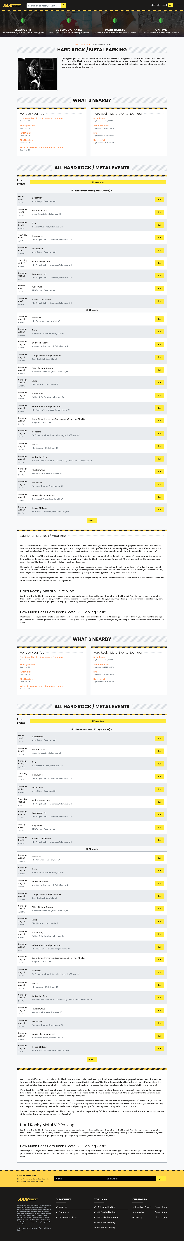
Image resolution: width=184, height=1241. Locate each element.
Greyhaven (37, 482)
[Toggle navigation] (178, 5)
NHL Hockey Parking (106, 1222)
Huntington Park (27, 125)
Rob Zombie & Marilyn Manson (46, 406)
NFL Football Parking (106, 1207)
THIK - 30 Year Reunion (42, 368)
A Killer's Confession (41, 299)
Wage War (37, 286)
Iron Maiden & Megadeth (43, 495)
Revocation (37, 248)
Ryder (34, 330)
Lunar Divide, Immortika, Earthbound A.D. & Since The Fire (59, 419)
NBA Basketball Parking (107, 1217)
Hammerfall (99, 140)
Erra (95, 133)
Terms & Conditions (68, 1217)
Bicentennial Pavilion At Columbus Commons (41, 118)
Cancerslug (37, 393)
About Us (63, 1207)
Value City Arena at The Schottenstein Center (41, 147)
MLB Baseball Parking (106, 1212)
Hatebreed (37, 317)
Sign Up (160, 1178)
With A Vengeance (41, 261)
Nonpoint (36, 431)
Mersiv (35, 444)
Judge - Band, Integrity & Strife (46, 355)
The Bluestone (27, 140)
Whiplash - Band (40, 457)
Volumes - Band (101, 125)
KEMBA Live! (25, 133)
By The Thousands (40, 342)
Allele (34, 381)
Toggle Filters (98, 182)
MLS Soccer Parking (106, 1227)
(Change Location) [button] (102, 190)
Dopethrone (99, 118)
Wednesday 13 (39, 274)
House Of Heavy (39, 508)
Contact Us (64, 1212)
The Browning (38, 470)
